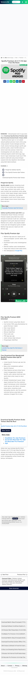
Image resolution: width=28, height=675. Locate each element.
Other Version (6, 430)
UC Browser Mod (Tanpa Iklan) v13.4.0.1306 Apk (15, 630)
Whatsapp (15, 518)
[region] (14, 42)
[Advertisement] (14, 17)
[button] (25, 2)
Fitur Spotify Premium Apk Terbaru (15, 172)
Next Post (5, 574)
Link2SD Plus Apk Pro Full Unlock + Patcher (12, 349)
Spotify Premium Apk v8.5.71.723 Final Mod (14, 426)
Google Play (18, 250)
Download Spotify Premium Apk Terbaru (14, 177)
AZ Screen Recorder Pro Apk (15, 440)
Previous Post (21, 574)
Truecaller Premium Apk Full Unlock (12, 208)
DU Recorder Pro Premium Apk (14, 442)
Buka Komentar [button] (14, 588)
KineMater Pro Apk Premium (15, 438)
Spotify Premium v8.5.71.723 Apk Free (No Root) (14, 62)
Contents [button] (4, 166)
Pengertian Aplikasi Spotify (13, 169)
